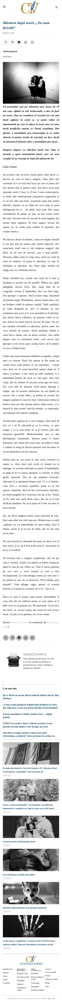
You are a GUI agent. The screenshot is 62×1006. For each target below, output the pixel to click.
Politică (47, 976)
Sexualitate (34, 973)
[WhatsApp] (26, 42)
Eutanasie (20, 984)
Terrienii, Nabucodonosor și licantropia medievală (24, 908)
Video (47, 986)
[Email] (32, 42)
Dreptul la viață (8, 33)
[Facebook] (6, 42)
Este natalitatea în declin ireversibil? (19, 875)
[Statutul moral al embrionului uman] (31, 827)
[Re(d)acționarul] (14, 661)
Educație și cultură (51, 979)
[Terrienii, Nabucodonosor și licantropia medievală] (31, 893)
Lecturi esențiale (50, 972)
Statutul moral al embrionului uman (19, 842)
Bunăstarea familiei (37, 990)
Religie (47, 983)
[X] (12, 42)
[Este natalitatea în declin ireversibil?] (31, 860)
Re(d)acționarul (10, 51)
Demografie (35, 987)
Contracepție (35, 983)
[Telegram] (19, 42)
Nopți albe (51, 998)
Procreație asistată (23, 977)
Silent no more (19, 622)
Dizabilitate (21, 981)
